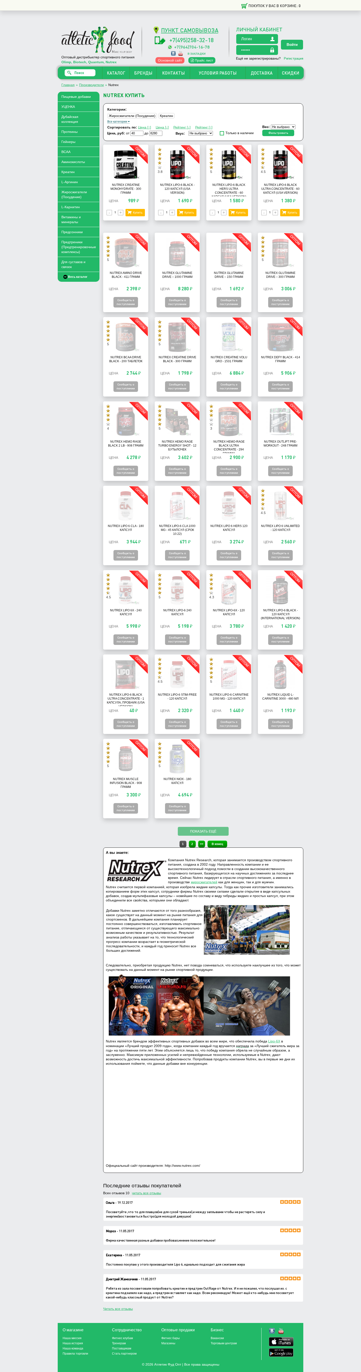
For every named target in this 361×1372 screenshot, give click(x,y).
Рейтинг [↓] (182, 127)
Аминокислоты (73, 162)
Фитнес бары (170, 1338)
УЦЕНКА (68, 107)
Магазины (168, 1343)
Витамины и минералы (71, 219)
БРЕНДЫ (143, 73)
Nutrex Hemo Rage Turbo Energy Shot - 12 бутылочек (177, 445)
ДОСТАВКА (262, 73)
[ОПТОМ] (125, 178)
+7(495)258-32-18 (191, 39)
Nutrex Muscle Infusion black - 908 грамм (126, 783)
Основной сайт (170, 60)
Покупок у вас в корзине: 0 (275, 5)
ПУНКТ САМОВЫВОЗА (189, 30)
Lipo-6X (274, 1041)
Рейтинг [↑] (203, 127)
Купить (137, 212)
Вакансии (217, 1338)
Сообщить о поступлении (126, 302)
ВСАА (65, 152)
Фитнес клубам (122, 1338)
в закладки (197, 53)
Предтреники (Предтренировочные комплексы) (78, 247)
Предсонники (72, 232)
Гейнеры (68, 142)
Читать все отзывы (118, 1309)
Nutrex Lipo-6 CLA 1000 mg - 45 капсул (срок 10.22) (177, 530)
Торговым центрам (224, 1343)
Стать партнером (124, 1353)
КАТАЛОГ (116, 73)
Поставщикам (121, 1348)
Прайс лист (203, 60)
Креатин (68, 172)
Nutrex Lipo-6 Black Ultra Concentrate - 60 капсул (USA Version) (280, 188)
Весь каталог (77, 277)
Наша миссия (72, 1338)
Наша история (73, 1343)
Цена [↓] (162, 127)
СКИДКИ (290, 73)
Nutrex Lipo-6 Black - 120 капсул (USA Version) (177, 188)
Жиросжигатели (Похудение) (74, 194)
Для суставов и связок (73, 264)
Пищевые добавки (76, 97)
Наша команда (73, 1348)
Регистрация (293, 58)
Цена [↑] (144, 127)
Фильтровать (278, 133)
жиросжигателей (204, 882)
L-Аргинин (69, 182)
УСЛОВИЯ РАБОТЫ (217, 73)
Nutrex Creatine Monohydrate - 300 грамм (126, 188)
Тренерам (119, 1343)
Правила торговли (75, 1353)
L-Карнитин (70, 207)
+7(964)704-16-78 (192, 47)
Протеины (69, 132)
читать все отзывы (146, 1193)
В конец (217, 844)
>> (201, 844)
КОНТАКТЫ (173, 73)
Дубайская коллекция (69, 119)
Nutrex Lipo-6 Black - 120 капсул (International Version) (280, 614)
